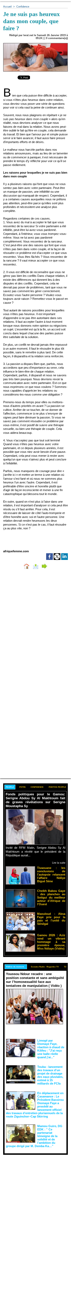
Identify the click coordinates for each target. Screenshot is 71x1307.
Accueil (7, 6)
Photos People (57, 787)
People (10, 787)
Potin (22, 787)
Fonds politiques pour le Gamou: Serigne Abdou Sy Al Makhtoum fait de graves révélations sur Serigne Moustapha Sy (35, 800)
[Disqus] (35, 624)
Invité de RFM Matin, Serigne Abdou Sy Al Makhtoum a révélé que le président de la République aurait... (35, 851)
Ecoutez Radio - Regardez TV (45, 967)
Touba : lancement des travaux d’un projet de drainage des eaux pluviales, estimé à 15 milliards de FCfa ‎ (50, 1075)
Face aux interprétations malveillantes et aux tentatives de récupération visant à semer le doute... (35, 1030)
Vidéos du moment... (16, 967)
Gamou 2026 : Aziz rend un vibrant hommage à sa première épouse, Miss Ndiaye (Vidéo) (51, 941)
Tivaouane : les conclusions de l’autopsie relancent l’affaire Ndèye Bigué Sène (51, 874)
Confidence (22, 6)
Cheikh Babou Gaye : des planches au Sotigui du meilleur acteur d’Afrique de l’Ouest (51, 897)
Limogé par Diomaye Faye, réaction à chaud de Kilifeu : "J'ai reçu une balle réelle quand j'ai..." (50, 1049)
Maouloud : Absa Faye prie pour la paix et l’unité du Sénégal (51, 918)
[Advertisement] (32, 1192)
